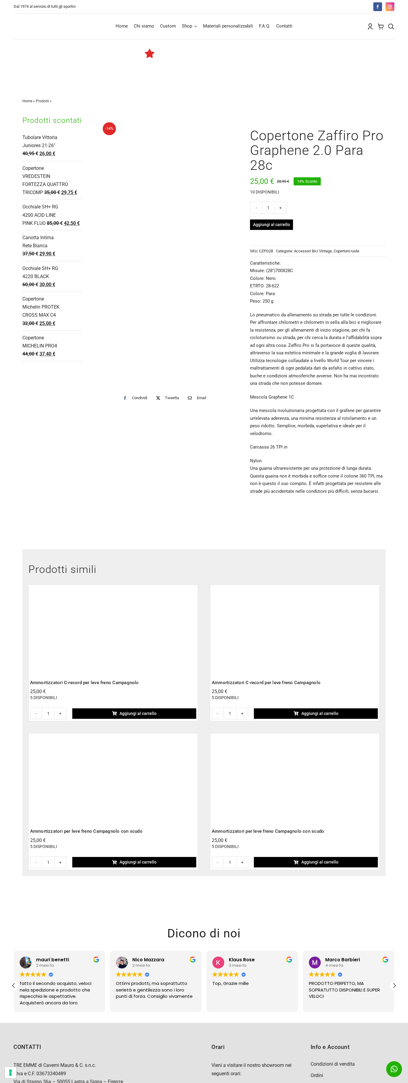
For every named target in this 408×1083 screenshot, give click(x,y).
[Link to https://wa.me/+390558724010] (394, 1069)
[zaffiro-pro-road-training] (166, 252)
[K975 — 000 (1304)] (113, 588)
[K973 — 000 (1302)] (295, 737)
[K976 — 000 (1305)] (295, 588)
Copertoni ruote (346, 251)
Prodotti (42, 101)
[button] (394, 985)
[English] (327, 6)
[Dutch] (321, 6)
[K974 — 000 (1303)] (113, 737)
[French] (333, 6)
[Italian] (345, 6)
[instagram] (390, 6)
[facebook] (377, 6)
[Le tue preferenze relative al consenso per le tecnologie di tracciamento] (10, 1072)
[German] (339, 6)
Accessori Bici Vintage (313, 251)
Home (27, 101)
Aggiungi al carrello (271, 224)
